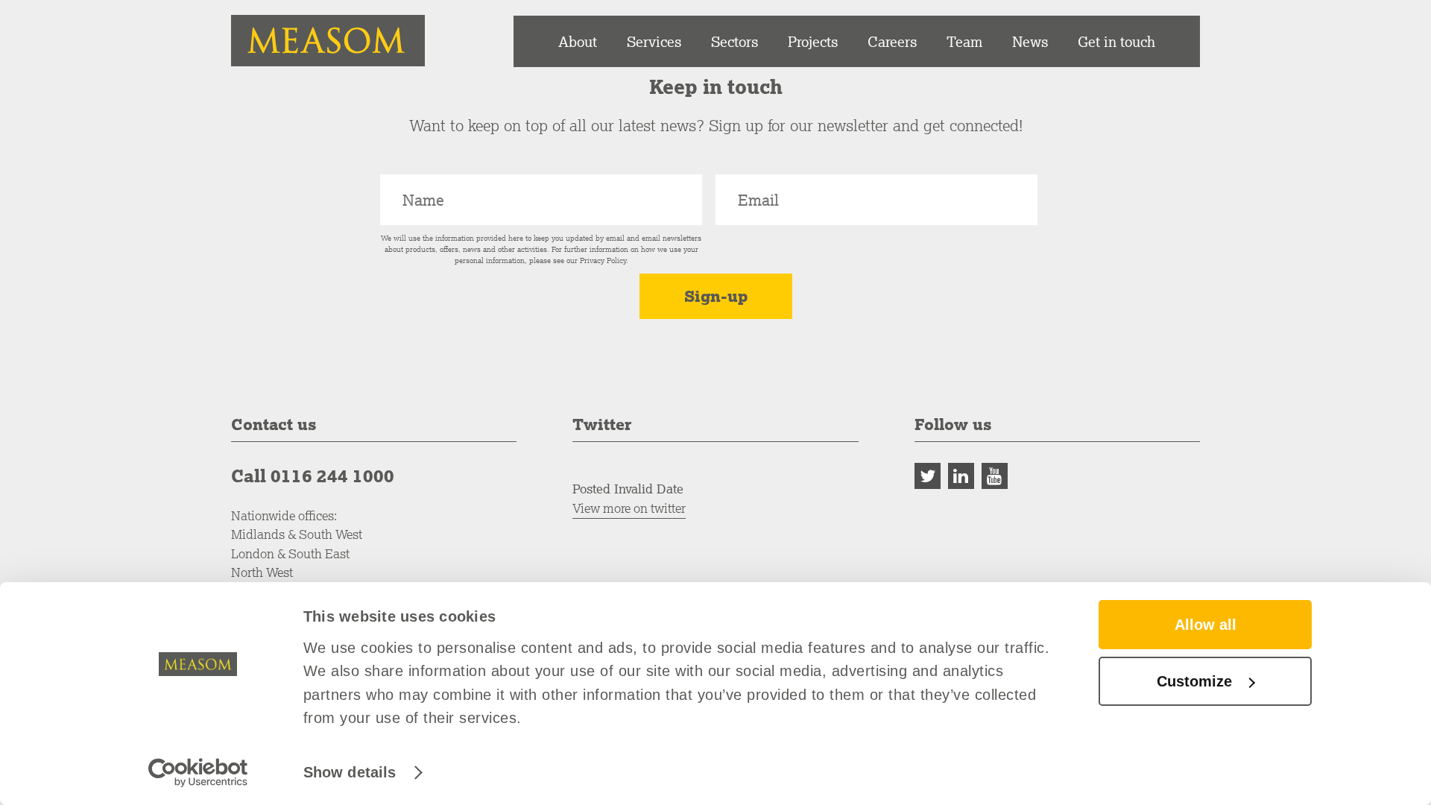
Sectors (734, 41)
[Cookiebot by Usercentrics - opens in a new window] (198, 772)
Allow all (1205, 624)
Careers (892, 41)
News (1030, 41)
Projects (813, 41)
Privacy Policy (603, 260)
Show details (349, 772)
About (577, 41)
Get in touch (1116, 41)
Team (964, 41)
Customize (1194, 681)
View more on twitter (629, 508)
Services (654, 41)
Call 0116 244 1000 (312, 475)
